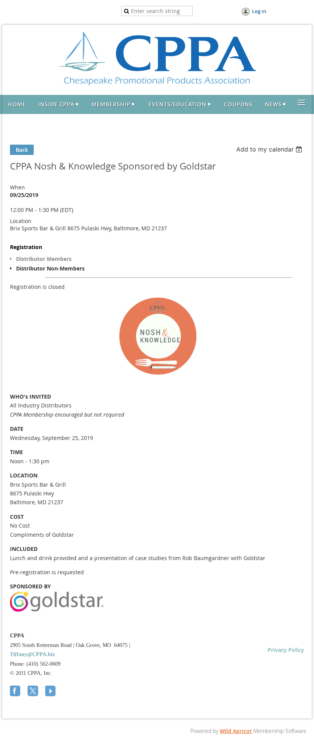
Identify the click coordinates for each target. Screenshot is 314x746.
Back (22, 149)
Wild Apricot (236, 731)
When (17, 187)
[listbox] (270, 149)
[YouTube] (51, 692)
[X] (34, 692)
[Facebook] (16, 692)
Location (20, 221)
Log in (259, 11)
